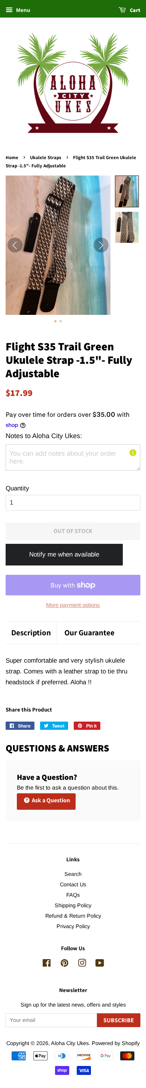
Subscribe (118, 1020)
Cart (134, 10)
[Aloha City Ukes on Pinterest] (64, 964)
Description (31, 632)
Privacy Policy (73, 926)
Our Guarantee (89, 632)
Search (73, 874)
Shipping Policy (73, 905)
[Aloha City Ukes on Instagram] (82, 964)
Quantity (17, 488)
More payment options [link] (73, 605)
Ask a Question (50, 800)
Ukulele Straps (45, 157)
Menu (22, 10)
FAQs (73, 895)
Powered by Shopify (116, 1043)
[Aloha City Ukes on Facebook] (46, 964)
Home (12, 157)
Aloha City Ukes (70, 1043)
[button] (127, 191)
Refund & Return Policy (73, 916)
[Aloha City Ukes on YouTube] (99, 964)
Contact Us (73, 884)
